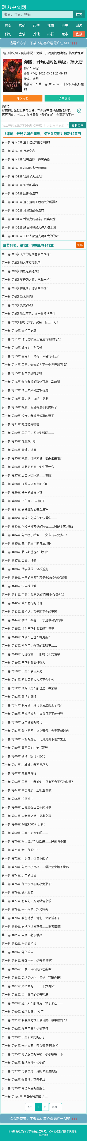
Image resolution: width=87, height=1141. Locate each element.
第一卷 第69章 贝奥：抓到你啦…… (25, 833)
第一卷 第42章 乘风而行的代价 (22, 603)
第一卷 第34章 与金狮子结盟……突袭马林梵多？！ (35, 535)
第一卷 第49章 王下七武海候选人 (23, 662)
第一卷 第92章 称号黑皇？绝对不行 (25, 1028)
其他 (36, 33)
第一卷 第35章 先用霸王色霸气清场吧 (26, 543)
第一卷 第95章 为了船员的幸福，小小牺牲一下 (32, 1054)
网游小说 (27, 53)
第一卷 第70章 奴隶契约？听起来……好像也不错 (34, 841)
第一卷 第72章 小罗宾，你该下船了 (25, 858)
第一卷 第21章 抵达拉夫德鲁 (20, 424)
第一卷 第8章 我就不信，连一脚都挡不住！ (30, 313)
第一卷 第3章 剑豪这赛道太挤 (21, 271)
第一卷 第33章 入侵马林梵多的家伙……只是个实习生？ (38, 526)
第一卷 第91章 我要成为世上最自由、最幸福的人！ (35, 1020)
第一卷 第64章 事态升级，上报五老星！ (28, 790)
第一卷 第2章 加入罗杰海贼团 (21, 262)
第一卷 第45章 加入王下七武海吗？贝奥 (28, 628)
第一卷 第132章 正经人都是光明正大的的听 (30, 236)
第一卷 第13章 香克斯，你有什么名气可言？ (31, 356)
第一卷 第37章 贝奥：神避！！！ (23, 560)
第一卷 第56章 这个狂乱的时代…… (25, 722)
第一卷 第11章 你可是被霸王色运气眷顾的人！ (32, 339)
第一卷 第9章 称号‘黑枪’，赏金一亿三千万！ (31, 322)
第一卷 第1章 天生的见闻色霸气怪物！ (27, 254)
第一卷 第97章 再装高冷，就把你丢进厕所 (29, 1071)
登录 (79, 33)
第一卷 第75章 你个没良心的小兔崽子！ (28, 884)
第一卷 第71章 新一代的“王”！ (21, 850)
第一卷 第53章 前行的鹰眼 (19, 696)
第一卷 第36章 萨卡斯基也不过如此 (25, 552)
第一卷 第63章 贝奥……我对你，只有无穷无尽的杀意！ (38, 781)
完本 (64, 33)
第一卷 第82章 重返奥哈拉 (19, 943)
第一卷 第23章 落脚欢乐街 (19, 441)
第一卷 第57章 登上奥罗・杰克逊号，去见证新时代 (35, 730)
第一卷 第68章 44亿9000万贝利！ (24, 824)
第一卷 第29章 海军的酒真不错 (22, 492)
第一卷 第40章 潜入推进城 (19, 586)
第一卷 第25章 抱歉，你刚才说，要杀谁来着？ (32, 458)
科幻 (8, 33)
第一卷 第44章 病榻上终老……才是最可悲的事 (32, 620)
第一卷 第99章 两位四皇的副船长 (23, 1088)
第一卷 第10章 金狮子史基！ (20, 330)
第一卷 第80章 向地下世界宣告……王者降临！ (32, 926)
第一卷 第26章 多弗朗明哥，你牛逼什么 (28, 467)
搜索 (79, 14)
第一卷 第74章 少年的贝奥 (19, 875)
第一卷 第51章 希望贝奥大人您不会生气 (28, 679)
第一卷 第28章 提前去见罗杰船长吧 (25, 484)
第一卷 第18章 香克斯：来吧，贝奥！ (26, 398)
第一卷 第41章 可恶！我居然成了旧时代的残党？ (34, 594)
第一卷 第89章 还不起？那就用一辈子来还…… (32, 1003)
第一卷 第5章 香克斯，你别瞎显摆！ (25, 288)
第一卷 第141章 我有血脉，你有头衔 (26, 159)
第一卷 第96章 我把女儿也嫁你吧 (23, 1062)
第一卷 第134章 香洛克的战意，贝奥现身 (29, 219)
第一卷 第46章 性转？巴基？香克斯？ (26, 637)
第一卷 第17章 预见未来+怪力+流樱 (25, 390)
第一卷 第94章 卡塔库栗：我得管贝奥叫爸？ (31, 1045)
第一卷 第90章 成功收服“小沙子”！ (24, 1011)
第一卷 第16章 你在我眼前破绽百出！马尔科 (31, 381)
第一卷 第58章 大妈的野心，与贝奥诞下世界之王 (34, 739)
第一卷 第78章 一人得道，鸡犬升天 (25, 909)
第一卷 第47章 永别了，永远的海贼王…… (29, 645)
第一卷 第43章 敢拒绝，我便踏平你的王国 (29, 611)
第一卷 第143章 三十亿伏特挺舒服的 (26, 142)
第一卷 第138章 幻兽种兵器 (20, 185)
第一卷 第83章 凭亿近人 (17, 952)
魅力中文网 (14, 6)
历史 (64, 25)
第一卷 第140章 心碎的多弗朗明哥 (24, 168)
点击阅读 (64, 98)
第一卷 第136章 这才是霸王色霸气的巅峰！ (30, 202)
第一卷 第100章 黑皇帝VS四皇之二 (25, 1096)
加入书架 (23, 98)
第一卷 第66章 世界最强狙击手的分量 (26, 807)
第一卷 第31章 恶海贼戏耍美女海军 (25, 509)
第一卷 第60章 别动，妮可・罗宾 (23, 756)
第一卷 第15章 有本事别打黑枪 (22, 373)
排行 (50, 33)
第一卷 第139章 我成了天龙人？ (23, 176)
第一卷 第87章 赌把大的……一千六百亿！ (29, 986)
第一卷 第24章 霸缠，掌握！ (20, 450)
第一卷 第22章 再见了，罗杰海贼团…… (28, 432)
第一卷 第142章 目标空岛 (18, 151)
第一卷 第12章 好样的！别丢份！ (23, 347)
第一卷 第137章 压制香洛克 (20, 193)
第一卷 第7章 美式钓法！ (18, 305)
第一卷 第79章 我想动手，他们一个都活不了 (31, 918)
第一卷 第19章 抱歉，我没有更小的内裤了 (29, 407)
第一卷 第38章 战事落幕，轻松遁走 (25, 569)
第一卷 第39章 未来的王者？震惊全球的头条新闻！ (35, 577)
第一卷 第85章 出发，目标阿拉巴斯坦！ (28, 969)
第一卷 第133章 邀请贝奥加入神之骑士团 (29, 227)
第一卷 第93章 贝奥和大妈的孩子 (23, 1037)
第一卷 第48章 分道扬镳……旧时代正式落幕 (31, 654)
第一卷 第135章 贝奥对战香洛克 (23, 210)
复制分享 (77, 125)
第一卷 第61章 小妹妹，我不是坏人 (25, 764)
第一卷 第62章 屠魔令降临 (19, 773)
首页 (8, 25)
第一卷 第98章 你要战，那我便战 (23, 1079)
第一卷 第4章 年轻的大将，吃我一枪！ (27, 279)
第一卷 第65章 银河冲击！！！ (22, 798)
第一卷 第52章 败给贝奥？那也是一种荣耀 (29, 688)
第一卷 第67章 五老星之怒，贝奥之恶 (26, 816)
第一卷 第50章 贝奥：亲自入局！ (23, 671)
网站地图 (43, 1135)
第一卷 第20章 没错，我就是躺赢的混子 (28, 415)
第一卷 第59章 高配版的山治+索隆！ (26, 747)
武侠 (36, 25)
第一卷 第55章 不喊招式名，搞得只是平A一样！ (33, 713)
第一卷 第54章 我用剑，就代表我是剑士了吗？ (32, 705)
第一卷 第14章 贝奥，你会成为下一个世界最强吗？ (35, 364)
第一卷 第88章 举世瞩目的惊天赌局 (25, 994)
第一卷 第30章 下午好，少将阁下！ (25, 501)
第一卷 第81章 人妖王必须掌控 (22, 935)
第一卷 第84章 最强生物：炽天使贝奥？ (28, 960)
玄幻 (22, 25)
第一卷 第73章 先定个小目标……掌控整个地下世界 (35, 867)
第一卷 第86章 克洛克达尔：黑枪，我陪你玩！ (32, 977)
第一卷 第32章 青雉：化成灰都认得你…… (29, 518)
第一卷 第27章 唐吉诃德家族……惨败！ (28, 475)
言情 (22, 33)
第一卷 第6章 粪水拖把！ (18, 296)
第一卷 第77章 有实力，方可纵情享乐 (26, 901)
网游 (79, 25)
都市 (50, 25)
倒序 (80, 245)
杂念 (36, 68)
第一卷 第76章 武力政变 (17, 892)
